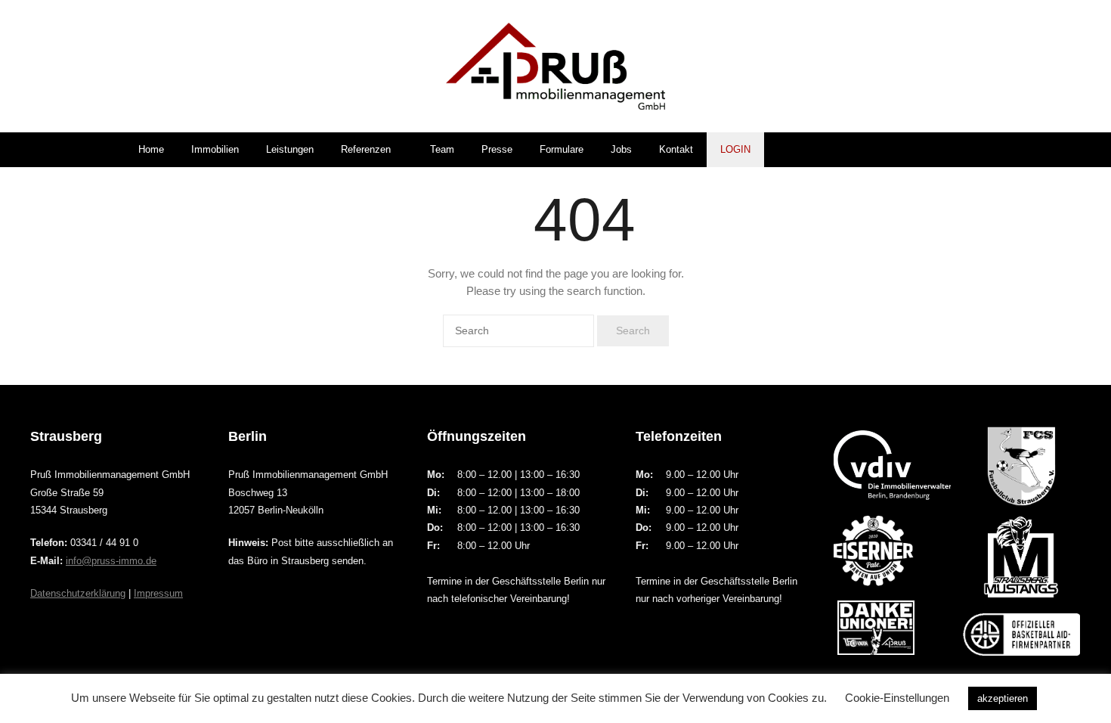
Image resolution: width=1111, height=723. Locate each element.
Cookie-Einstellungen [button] (897, 697)
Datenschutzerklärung (77, 593)
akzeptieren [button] (1002, 698)
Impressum (158, 593)
